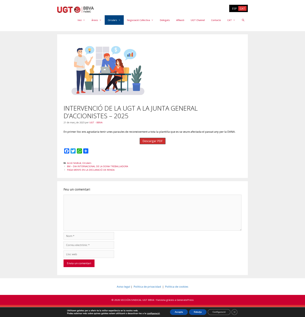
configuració (153, 313)
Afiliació (180, 20)
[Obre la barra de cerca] (243, 20)
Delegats (165, 20)
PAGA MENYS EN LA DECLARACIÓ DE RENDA (91, 169)
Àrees (95, 20)
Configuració (219, 312)
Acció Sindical (74, 162)
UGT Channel (198, 20)
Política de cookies (176, 286)
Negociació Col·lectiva (138, 20)
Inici (80, 20)
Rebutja (198, 312)
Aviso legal (123, 286)
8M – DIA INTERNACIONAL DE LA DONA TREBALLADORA (97, 166)
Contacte (216, 20)
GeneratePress (185, 299)
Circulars (112, 20)
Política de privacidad (147, 286)
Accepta (179, 312)
